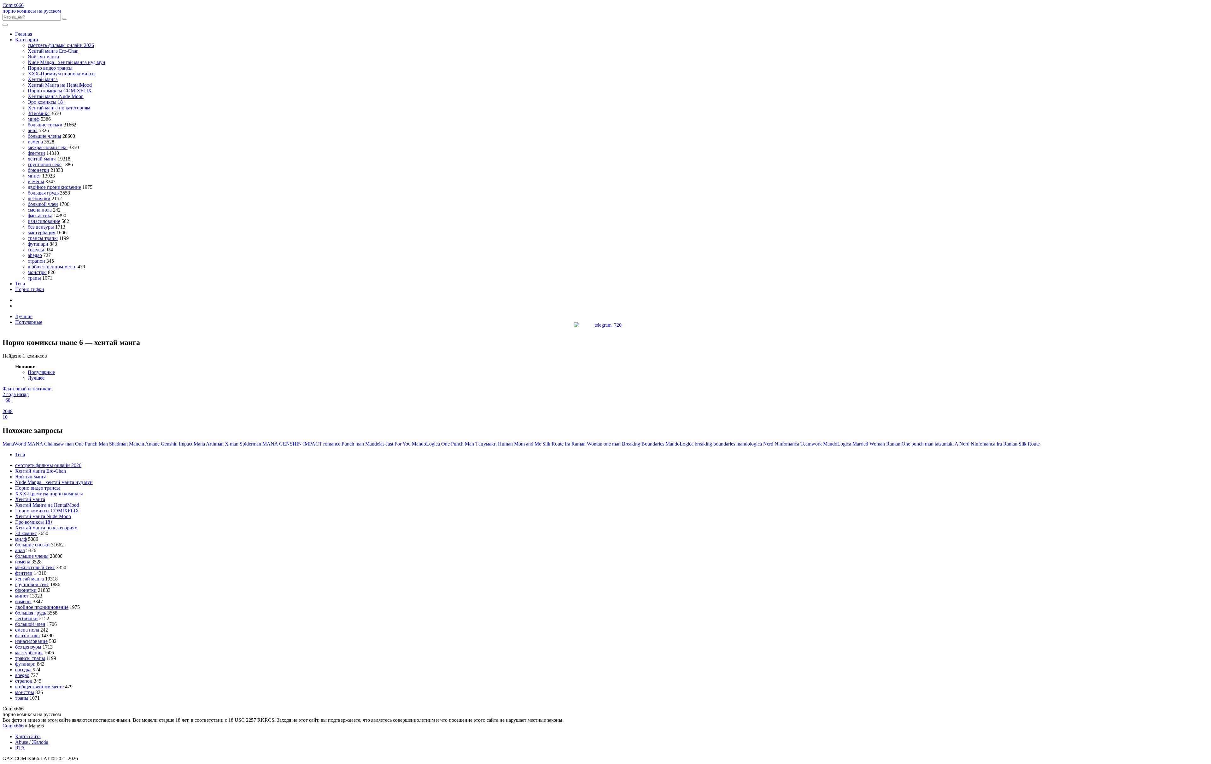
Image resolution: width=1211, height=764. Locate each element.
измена (35, 141)
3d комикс (39, 113)
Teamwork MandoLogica (825, 443)
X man (231, 443)
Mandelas (374, 443)
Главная (23, 34)
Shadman (118, 443)
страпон (36, 261)
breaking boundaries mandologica (728, 443)
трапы (34, 278)
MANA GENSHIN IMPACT (292, 443)
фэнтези (36, 153)
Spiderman (250, 443)
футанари (38, 244)
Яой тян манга (43, 56)
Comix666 (13, 725)
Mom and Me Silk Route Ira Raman (550, 443)
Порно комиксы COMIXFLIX (60, 90)
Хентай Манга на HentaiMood (60, 85)
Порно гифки (29, 289)
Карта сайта (28, 736)
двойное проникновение (54, 187)
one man (612, 443)
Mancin (136, 443)
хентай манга (42, 158)
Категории (26, 39)
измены (36, 181)
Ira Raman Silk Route (1018, 443)
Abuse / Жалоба (31, 742)
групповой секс (44, 164)
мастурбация (41, 232)
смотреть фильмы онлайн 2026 (61, 45)
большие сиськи (45, 124)
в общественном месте (52, 266)
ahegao (35, 255)
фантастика (40, 215)
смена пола (40, 210)
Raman (893, 443)
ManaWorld (14, 443)
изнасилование (44, 221)
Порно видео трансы (50, 68)
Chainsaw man (59, 443)
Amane (152, 443)
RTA (20, 747)
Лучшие (23, 316)
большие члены (44, 136)
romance (331, 443)
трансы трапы (43, 238)
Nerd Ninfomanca (781, 443)
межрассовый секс (47, 147)
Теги (20, 283)
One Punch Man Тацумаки (469, 443)
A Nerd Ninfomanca (975, 443)
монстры (37, 272)
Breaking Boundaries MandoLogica (657, 443)
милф (33, 119)
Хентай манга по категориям (59, 107)
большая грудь (43, 192)
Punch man (353, 443)
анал (33, 130)
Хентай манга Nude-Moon (56, 96)
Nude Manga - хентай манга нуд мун (66, 62)
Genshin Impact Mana (183, 443)
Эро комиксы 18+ (47, 102)
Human (505, 443)
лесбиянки (39, 198)
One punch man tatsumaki (928, 443)
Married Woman (868, 443)
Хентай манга (43, 79)
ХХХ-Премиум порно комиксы (62, 73)
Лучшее (36, 378)
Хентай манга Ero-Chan (53, 51)
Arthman (215, 443)
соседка (36, 249)
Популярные (28, 322)
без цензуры (41, 227)
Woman (594, 443)
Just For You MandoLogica (413, 443)
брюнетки (38, 170)
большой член (43, 204)
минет (34, 175)
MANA (35, 443)
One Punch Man (91, 443)
